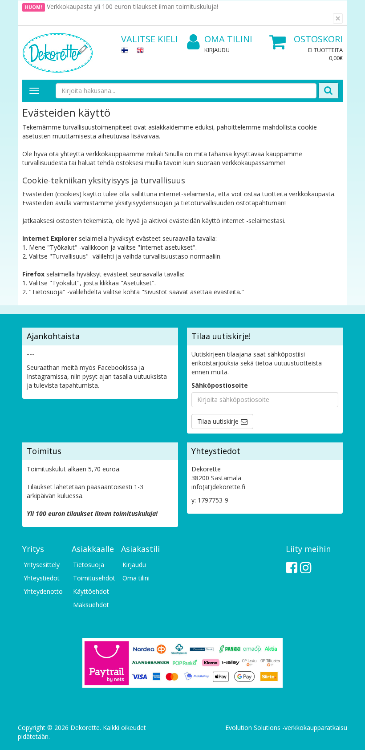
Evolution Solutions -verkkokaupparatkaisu (286, 727)
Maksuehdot (91, 604)
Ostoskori (318, 39)
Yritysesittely (42, 564)
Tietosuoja (88, 564)
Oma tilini (228, 39)
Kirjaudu (217, 50)
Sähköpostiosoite (219, 385)
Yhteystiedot (42, 578)
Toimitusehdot (92, 578)
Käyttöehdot (91, 591)
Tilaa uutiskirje (218, 421)
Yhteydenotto (43, 591)
